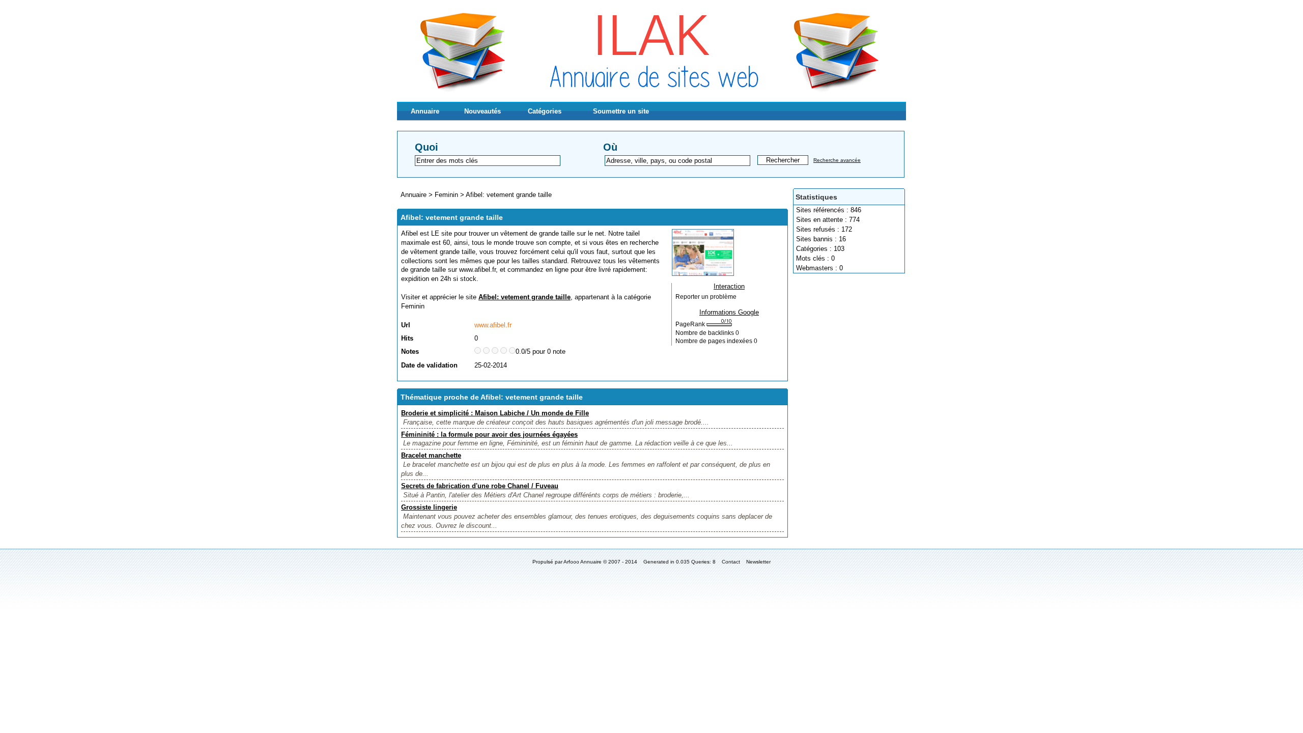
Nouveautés (482, 111)
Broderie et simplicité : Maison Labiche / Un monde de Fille (495, 413)
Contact (731, 562)
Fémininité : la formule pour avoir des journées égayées (489, 434)
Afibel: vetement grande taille (509, 195)
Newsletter (758, 562)
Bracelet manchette (431, 455)
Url (405, 325)
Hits (407, 338)
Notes (410, 351)
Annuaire (425, 111)
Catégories (544, 111)
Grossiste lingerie (429, 507)
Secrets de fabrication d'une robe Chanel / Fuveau (479, 486)
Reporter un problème (706, 297)
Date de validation (429, 365)
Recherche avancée (837, 160)
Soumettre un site (621, 111)
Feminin (446, 195)
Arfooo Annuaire (582, 562)
